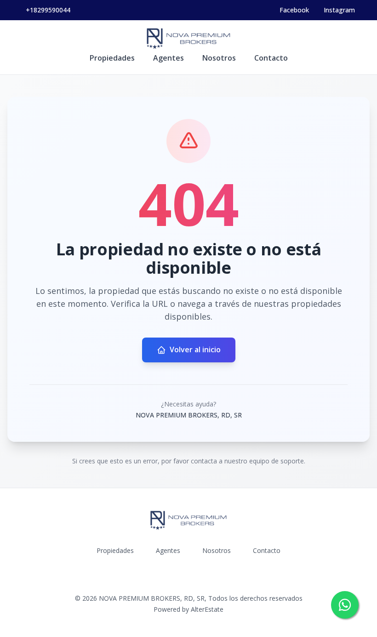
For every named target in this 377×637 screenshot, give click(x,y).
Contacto (271, 58)
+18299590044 (48, 10)
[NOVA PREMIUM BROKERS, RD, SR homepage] (188, 39)
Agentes (168, 58)
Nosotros (219, 58)
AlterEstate (207, 609)
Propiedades (112, 58)
